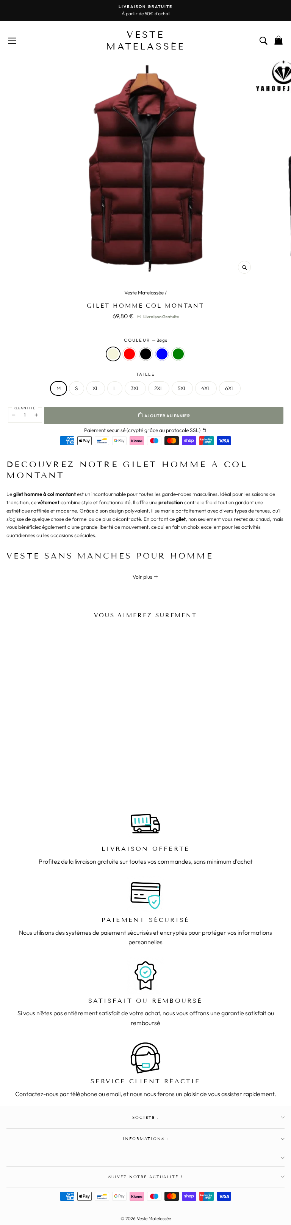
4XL (206, 388)
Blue (162, 354)
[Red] (50, 768)
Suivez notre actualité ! (145, 1176)
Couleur (145, 340)
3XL (135, 388)
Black (145, 354)
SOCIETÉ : (145, 1117)
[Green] (79, 768)
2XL (158, 388)
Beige (113, 354)
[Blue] (69, 768)
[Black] (59, 768)
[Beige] (40, 768)
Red (129, 354)
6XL (230, 388)
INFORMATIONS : (146, 1138)
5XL (182, 388)
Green (178, 354)
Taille (145, 374)
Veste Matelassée (144, 292)
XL (95, 388)
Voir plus (143, 576)
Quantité (25, 408)
